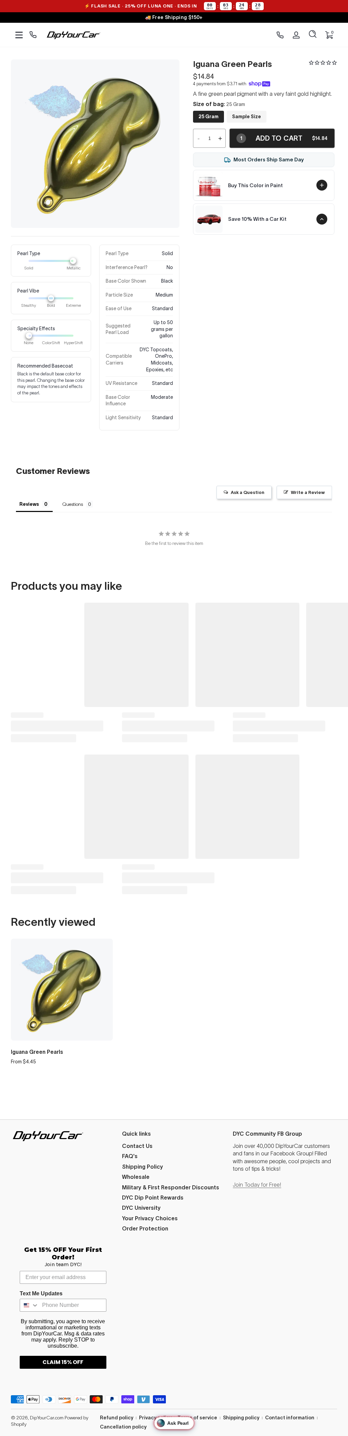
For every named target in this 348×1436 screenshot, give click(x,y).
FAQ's (130, 1156)
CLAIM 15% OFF (62, 1362)
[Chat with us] (33, 35)
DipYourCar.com (47, 1417)
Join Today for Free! (257, 1185)
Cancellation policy (123, 1427)
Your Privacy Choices (150, 1218)
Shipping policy (241, 1417)
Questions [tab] (72, 504)
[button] (312, 35)
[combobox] (29, 1305)
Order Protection (145, 1228)
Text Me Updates (41, 1293)
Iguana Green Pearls (37, 1052)
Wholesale (136, 1177)
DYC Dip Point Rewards (153, 1197)
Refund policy (116, 1417)
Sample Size (246, 116)
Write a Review (308, 492)
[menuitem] (174, 1146)
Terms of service (197, 1417)
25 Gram (208, 116)
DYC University (141, 1208)
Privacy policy (155, 1417)
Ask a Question (247, 492)
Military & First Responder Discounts (170, 1187)
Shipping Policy (142, 1167)
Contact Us (137, 1146)
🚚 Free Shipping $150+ (174, 17)
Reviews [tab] (29, 504)
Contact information (289, 1417)
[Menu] (19, 35)
